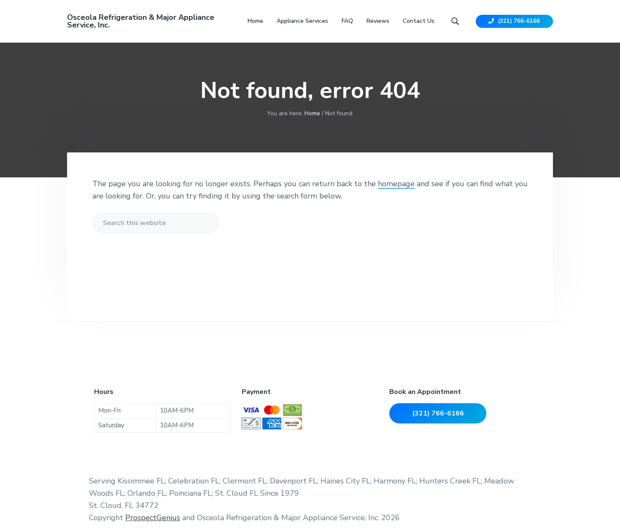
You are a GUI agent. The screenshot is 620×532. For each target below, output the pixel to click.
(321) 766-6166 (518, 21)
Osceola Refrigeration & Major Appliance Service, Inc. (140, 21)
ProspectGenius (152, 518)
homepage (396, 184)
